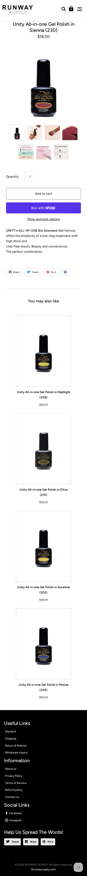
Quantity (12, 176)
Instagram (15, 820)
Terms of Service (16, 783)
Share (32, 841)
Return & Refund (15, 745)
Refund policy (13, 790)
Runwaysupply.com (43, 869)
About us (10, 769)
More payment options (43, 219)
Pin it (50, 841)
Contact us (12, 797)
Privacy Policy (13, 776)
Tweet (15, 841)
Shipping (10, 738)
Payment (10, 731)
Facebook (15, 813)
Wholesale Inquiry (16, 752)
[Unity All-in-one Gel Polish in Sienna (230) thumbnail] (17, 132)
